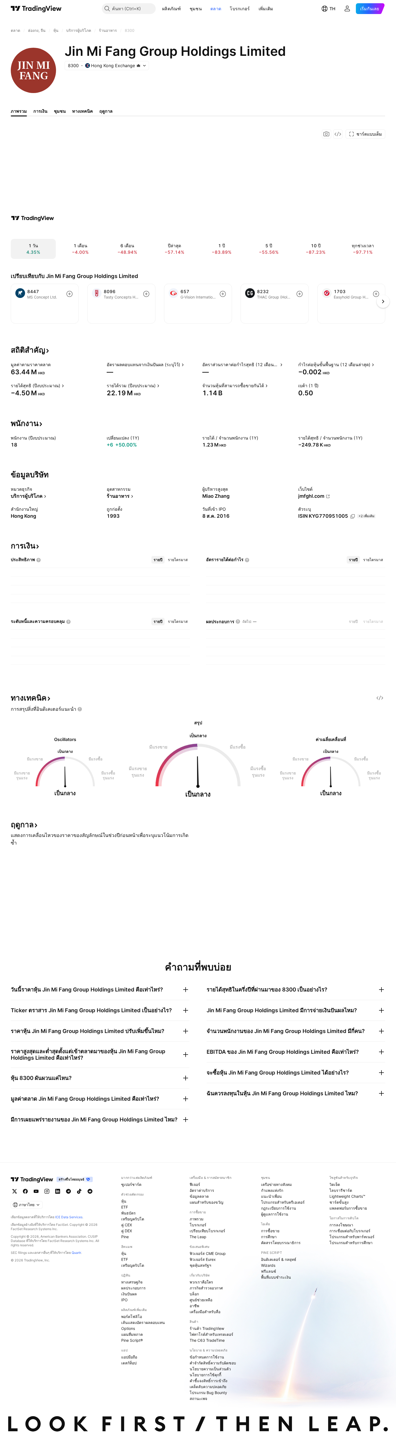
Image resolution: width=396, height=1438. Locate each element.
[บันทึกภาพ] (326, 134)
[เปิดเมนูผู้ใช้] (347, 8)
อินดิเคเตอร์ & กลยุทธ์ (278, 1259)
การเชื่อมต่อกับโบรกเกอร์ (349, 1230)
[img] (138, 65)
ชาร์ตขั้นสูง (339, 1202)
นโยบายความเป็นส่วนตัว (210, 1369)
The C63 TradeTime (207, 1340)
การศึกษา (269, 1236)
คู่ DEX (126, 1230)
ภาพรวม (196, 1219)
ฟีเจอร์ (195, 1184)
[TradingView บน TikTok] (79, 1191)
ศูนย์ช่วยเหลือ (201, 1300)
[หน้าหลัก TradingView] (36, 8)
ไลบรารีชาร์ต (340, 1190)
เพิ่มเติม (266, 8)
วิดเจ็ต (334, 1184)
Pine (125, 1236)
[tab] (158, 560)
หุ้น (123, 1201)
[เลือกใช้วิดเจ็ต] (337, 134)
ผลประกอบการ (133, 1288)
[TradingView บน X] (14, 1191)
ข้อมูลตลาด (199, 1196)
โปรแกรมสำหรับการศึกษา (351, 1242)
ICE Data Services (68, 1217)
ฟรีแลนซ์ (268, 1271)
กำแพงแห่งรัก (272, 1190)
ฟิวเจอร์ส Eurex (203, 1259)
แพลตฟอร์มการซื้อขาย (348, 1208)
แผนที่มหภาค (132, 1334)
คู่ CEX (126, 1225)
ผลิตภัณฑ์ (171, 8)
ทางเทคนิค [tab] (82, 111)
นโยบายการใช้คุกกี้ (205, 1374)
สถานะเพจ (198, 1398)
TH (332, 8)
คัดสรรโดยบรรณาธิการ (281, 1242)
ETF (124, 1207)
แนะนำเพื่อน (271, 1196)
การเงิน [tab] (40, 111)
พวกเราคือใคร (201, 1282)
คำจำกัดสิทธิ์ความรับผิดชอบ (213, 1363)
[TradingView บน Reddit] (90, 1191)
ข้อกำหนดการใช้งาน (207, 1357)
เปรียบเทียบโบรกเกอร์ (207, 1230)
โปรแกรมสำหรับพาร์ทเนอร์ (351, 1236)
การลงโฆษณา (341, 1225)
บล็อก (194, 1294)
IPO (124, 1300)
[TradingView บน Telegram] (68, 1191)
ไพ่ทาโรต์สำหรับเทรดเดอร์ (211, 1334)
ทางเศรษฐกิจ (132, 1282)
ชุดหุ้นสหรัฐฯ (200, 1265)
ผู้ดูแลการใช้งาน (274, 1214)
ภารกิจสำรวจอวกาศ (206, 1288)
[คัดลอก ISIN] (352, 516)
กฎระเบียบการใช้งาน (278, 1208)
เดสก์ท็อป (129, 1363)
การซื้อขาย (270, 1230)
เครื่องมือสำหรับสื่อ (205, 1311)
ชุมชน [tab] (60, 111)
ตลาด (215, 8)
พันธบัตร (128, 1213)
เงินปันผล (129, 1294)
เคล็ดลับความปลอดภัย (208, 1386)
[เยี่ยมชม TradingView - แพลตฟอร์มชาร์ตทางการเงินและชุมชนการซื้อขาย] (32, 218)
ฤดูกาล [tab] (106, 111)
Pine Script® (132, 1340)
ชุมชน (196, 8)
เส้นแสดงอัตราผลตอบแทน (143, 1322)
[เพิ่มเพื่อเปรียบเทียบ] (69, 293)
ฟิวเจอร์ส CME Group (208, 1253)
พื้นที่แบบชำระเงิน (276, 1277)
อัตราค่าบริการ (202, 1190)
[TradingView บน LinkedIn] (57, 1191)
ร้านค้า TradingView (207, 1328)
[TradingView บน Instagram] (47, 1191)
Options (128, 1328)
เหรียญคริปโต (132, 1219)
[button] (185, 8)
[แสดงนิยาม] (54, 364)
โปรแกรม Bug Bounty (208, 1392)
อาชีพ (194, 1305)
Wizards (268, 1265)
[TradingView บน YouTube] (36, 1191)
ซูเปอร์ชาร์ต (131, 1184)
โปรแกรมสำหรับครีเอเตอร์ (283, 1202)
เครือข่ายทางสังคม (276, 1184)
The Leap (198, 1236)
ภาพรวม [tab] (19, 111)
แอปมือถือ (129, 1357)
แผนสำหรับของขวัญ (206, 1202)
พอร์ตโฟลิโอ (131, 1316)
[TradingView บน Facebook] (25, 1191)
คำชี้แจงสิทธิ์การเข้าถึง (208, 1380)
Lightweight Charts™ (347, 1196)
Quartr (76, 1253)
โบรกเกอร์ (240, 8)
